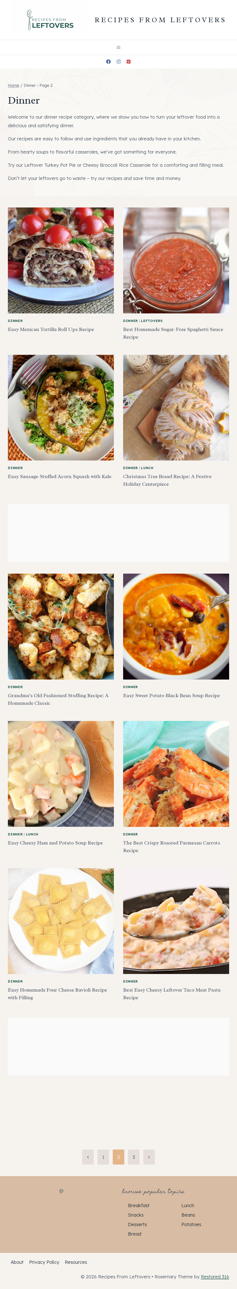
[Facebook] (108, 61)
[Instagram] (118, 61)
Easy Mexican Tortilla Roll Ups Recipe (51, 329)
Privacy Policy (44, 1262)
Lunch (147, 468)
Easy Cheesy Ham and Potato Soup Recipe (55, 843)
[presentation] (61, 260)
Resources (76, 1262)
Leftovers (151, 321)
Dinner (15, 321)
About (17, 1262)
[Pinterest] (128, 61)
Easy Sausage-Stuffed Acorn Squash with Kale (59, 476)
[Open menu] (118, 47)
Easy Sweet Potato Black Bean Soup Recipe (171, 695)
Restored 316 (215, 1277)
